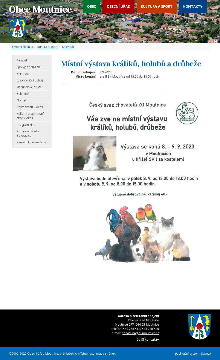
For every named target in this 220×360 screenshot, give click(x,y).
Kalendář (68, 47)
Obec (91, 6)
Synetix (206, 353)
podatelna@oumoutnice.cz (140, 333)
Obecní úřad (118, 6)
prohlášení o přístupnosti (77, 353)
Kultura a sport (157, 6)
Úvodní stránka (22, 47)
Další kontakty (147, 339)
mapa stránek (105, 353)
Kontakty (192, 6)
